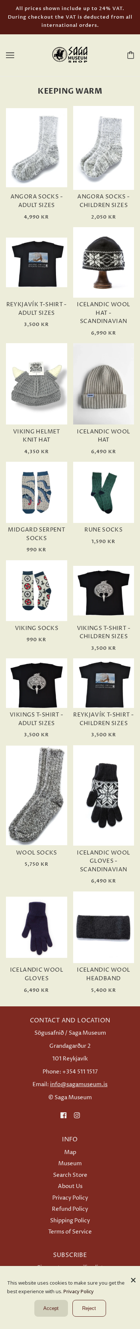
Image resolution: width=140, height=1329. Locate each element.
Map (70, 1152)
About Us (70, 1186)
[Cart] (129, 55)
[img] (63, 1115)
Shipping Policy (70, 1221)
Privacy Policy (70, 1198)
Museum (70, 1163)
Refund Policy (70, 1209)
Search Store (70, 1175)
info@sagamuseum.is (79, 1084)
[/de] (70, 55)
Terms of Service (70, 1232)
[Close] (133, 1277)
